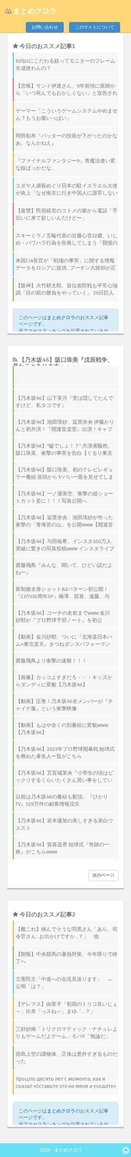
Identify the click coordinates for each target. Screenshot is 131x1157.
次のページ (103, 875)
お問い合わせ (45, 27)
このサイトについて (94, 27)
